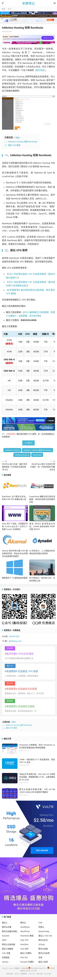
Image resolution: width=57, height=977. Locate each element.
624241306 (14, 636)
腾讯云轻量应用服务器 (10, 931)
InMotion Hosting (12, 450)
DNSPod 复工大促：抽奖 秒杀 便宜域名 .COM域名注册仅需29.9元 (14, 467)
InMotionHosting (22, 455)
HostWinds (25, 927)
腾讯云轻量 (43, 949)
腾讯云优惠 (6, 927)
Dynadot (5, 936)
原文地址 (40, 70)
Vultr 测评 (24, 949)
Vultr (40, 922)
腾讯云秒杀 (43, 940)
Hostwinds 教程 (27, 936)
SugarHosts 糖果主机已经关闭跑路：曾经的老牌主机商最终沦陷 (42, 499)
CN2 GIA (24, 957)
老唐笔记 (28, 3)
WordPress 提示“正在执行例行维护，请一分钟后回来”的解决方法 (42, 467)
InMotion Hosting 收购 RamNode (22, 27)
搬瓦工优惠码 (25, 953)
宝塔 (40, 957)
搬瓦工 (5, 922)
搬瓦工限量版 (7, 949)
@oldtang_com (15, 641)
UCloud (41, 944)
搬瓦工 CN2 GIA (45, 936)
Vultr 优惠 (6, 953)
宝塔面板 (5, 957)
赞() (28, 443)
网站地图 (25, 968)
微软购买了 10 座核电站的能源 (14, 578)
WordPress (25, 931)
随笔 (3, 9)
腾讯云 (23, 922)
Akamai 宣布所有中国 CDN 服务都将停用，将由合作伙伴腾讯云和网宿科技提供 (15, 553)
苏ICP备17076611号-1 (38, 968)
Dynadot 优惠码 (27, 962)
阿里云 (41, 927)
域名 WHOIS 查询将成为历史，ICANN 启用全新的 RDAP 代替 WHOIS (42, 526)
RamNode (37, 455)
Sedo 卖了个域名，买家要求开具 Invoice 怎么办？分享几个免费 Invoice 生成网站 (15, 526)
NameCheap (43, 931)
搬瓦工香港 (43, 962)
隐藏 (17, 138)
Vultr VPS (24, 940)
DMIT (4, 940)
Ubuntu (5, 962)
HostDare (24, 944)
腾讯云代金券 (44, 953)
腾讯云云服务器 (8, 944)
